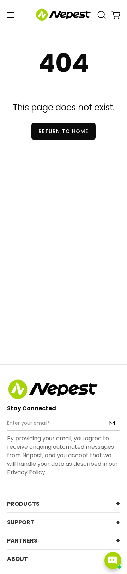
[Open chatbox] (112, 560)
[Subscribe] (112, 423)
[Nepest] (63, 14)
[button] (101, 15)
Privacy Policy (26, 472)
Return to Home (63, 131)
